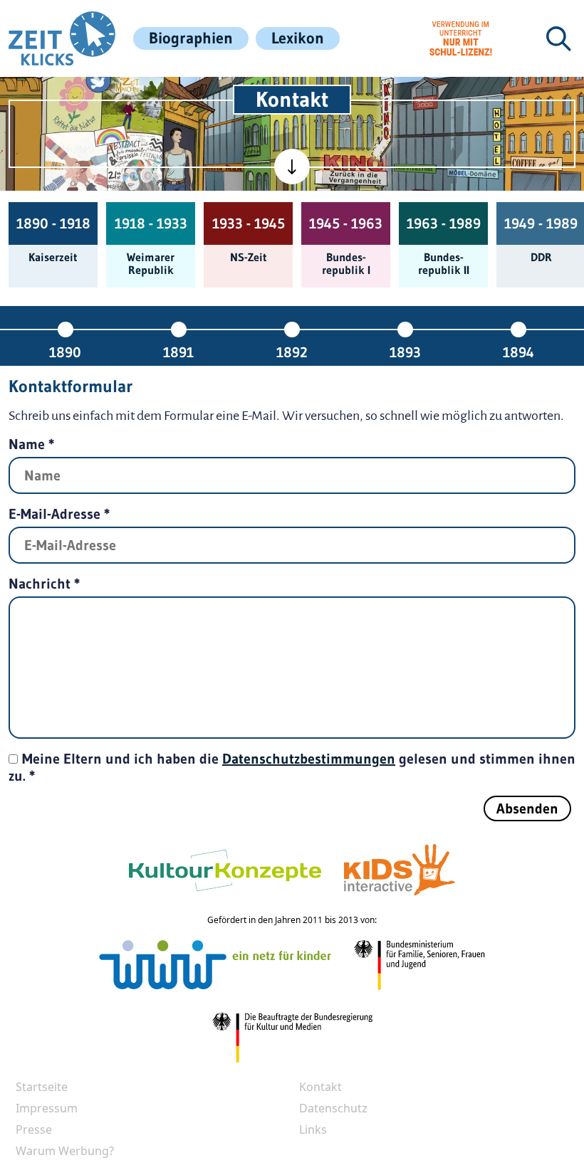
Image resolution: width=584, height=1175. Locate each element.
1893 (405, 352)
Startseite (42, 1087)
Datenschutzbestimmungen (308, 758)
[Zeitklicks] (62, 38)
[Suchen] (558, 38)
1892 (291, 352)
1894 (518, 352)
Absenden (527, 808)
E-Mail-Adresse (59, 513)
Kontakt (320, 1087)
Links (313, 1129)
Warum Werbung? (65, 1151)
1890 (65, 352)
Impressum (47, 1108)
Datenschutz (333, 1108)
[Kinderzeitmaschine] (133, 99)
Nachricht (44, 583)
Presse (34, 1129)
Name (32, 444)
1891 (178, 352)
